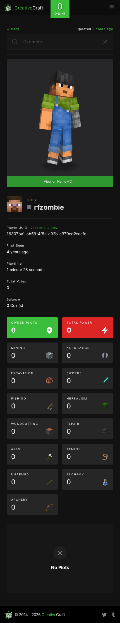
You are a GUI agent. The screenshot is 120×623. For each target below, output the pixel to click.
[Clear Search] (105, 41)
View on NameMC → (60, 181)
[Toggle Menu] (112, 7)
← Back (13, 29)
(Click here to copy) (44, 227)
